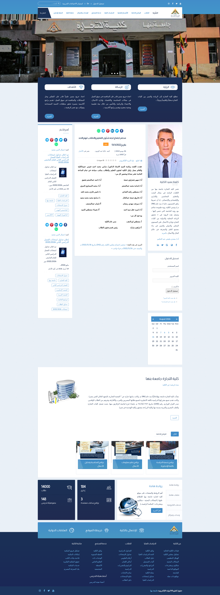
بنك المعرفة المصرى (71, 569)
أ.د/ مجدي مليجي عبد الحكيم (168, 239)
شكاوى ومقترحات (172, 565)
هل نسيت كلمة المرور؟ (169, 298)
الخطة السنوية (96, 554)
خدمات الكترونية (174, 505)
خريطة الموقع (94, 530)
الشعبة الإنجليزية (61, 290)
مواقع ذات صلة (173, 576)
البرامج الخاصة (161, 434)
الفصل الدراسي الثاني (60, 285)
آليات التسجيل (148, 562)
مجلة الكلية (149, 573)
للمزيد (174, 418)
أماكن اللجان (126, 562)
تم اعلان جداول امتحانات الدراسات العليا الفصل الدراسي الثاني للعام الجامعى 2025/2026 (56, 159)
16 (153, 337)
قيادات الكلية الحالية (171, 551)
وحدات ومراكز (174, 515)
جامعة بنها (50, 200)
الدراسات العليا (62, 200)
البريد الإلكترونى (125, 160)
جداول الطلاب (62, 304)
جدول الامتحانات (62, 205)
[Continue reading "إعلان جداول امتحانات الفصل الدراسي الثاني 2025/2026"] (64, 252)
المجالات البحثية (173, 562)
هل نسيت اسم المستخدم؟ (168, 302)
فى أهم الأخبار (54, 189)
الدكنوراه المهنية (62, 215)
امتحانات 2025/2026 (60, 309)
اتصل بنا (43, 13)
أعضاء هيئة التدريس (96, 582)
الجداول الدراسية (125, 551)
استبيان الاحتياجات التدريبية (72, 3)
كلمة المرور (174, 276)
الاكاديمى (50, 215)
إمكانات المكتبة (73, 554)
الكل (174, 434)
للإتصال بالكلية (128, 530)
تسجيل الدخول (98, 3)
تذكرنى (176, 286)
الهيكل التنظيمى (173, 558)
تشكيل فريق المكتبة (71, 551)
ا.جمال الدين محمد (58, 150)
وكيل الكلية (149, 551)
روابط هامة (174, 485)
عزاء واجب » (116, 248)
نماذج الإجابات (126, 573)
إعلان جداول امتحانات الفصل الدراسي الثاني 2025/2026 (56, 240)
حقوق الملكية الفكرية (71, 562)
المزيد (142, 109)
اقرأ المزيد (157, 510)
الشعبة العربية (62, 295)
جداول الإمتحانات (125, 554)
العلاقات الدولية (57, 530)
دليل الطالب (149, 558)
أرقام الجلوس (126, 558)
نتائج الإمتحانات (125, 576)
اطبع (137, 160)
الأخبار (81, 151)
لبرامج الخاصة (62, 300)
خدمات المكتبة (73, 565)
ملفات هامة (174, 495)
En (88, 3)
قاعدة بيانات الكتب (72, 558)
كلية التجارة (63, 196)
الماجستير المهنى (61, 210)
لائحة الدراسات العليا (146, 554)
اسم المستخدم (173, 266)
